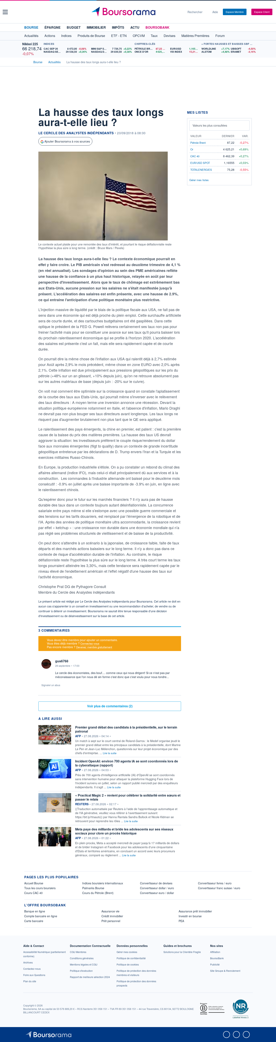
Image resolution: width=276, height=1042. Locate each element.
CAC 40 (194, 156)
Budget (74, 27)
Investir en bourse (190, 916)
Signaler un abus (50, 685)
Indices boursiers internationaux (102, 883)
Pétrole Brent (198, 143)
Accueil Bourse (33, 883)
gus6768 (61, 661)
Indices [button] (66, 35)
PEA (181, 921)
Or (191, 149)
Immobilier (96, 27)
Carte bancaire (33, 921)
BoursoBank (157, 27)
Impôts (118, 27)
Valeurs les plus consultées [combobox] (210, 125)
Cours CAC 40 (33, 893)
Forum (220, 35)
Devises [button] (169, 35)
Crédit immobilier (112, 916)
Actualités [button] (31, 35)
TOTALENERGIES (201, 170)
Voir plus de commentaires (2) (110, 706)
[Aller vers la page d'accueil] (136, 12)
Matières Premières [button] (195, 35)
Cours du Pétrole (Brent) (98, 893)
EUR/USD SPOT (200, 163)
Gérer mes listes (199, 180)
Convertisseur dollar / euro (157, 888)
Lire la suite (109, 753)
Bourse (31, 27)
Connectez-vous (89, 643)
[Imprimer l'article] (28, 147)
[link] (28, 962)
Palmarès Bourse (93, 888)
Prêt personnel (110, 921)
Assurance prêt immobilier (195, 911)
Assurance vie (110, 911)
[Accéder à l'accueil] (25, 62)
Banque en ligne (34, 911)
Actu (134, 27)
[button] (5, 12)
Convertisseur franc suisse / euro (219, 888)
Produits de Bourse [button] (91, 35)
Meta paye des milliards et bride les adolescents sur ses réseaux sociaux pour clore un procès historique (124, 831)
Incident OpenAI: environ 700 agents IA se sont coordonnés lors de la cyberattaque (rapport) (126, 763)
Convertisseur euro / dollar (157, 893)
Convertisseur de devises (156, 883)
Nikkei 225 (30, 44)
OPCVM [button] (139, 35)
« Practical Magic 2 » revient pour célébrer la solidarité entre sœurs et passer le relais (127, 797)
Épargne (52, 27)
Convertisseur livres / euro (215, 883)
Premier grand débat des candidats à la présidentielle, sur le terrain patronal (126, 729)
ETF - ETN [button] (119, 35)
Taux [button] (154, 35)
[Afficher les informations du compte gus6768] (46, 664)
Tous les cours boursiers (40, 888)
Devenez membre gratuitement (94, 647)
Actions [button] (49, 35)
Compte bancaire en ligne (40, 916)
